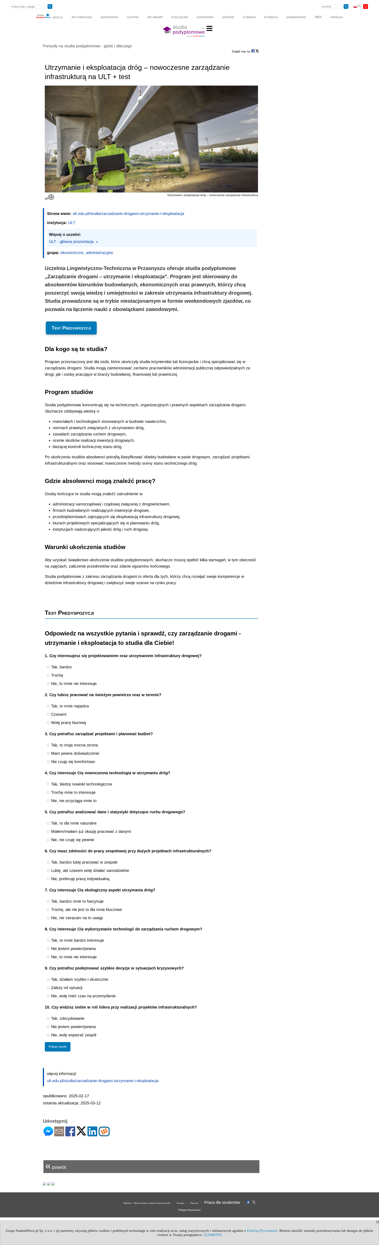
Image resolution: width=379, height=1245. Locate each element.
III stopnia (271, 17)
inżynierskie (205, 17)
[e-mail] (59, 1134)
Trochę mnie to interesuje (73, 792)
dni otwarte (155, 17)
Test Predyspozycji (71, 328)
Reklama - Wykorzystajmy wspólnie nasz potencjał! (147, 1203)
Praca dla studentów (222, 1202)
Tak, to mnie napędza (69, 706)
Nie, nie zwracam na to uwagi (76, 918)
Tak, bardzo (61, 667)
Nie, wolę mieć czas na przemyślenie (83, 996)
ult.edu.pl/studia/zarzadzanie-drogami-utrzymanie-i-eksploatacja (128, 213)
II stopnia (249, 17)
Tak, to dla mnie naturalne (73, 823)
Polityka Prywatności (189, 1210)
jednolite (228, 17)
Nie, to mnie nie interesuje (73, 683)
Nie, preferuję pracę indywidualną (79, 879)
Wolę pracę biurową (68, 722)
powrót (55, 1165)
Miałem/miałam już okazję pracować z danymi (90, 831)
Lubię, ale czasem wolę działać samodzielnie (89, 870)
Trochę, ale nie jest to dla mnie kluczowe (86, 909)
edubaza (336, 17)
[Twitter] (81, 1133)
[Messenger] (48, 1134)
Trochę (56, 675)
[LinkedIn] (92, 1134)
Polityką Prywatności (262, 1231)
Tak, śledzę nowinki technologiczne (81, 784)
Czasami (58, 714)
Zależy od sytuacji (66, 987)
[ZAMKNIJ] (213, 1235)
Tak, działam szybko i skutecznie (79, 979)
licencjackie (180, 17)
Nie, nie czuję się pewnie (72, 840)
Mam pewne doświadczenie (74, 753)
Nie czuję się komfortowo (72, 761)
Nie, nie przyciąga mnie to (73, 801)
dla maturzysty (82, 17)
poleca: (57, 17)
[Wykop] (104, 1134)
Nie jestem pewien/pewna (73, 948)
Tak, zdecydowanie (67, 1018)
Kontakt (180, 1203)
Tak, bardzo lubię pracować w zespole (83, 862)
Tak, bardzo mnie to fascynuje (77, 901)
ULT (71, 222)
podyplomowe (296, 17)
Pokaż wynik (58, 1046)
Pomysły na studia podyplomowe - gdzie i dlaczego (87, 46)
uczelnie (133, 17)
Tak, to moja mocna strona (74, 745)
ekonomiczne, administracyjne (86, 252)
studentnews (109, 17)
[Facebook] (70, 1134)
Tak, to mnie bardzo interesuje (77, 940)
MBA (318, 17)
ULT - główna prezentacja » (73, 241)
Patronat (194, 1203)
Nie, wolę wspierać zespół (73, 1035)
